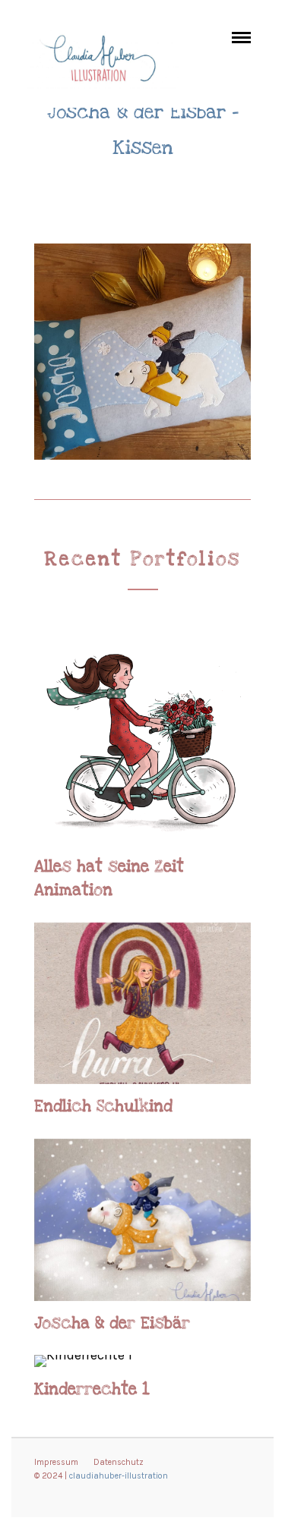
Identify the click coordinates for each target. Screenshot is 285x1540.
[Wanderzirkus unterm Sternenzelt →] (253, 756)
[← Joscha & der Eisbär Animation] (32, 756)
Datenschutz (118, 1462)
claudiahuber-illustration (118, 1476)
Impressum (56, 1462)
